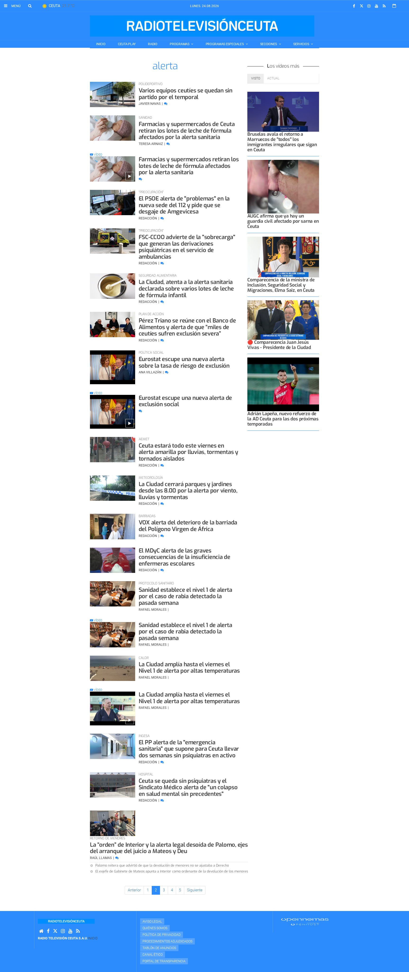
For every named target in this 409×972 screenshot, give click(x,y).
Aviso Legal (152, 921)
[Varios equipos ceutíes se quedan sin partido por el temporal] (112, 94)
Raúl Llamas (101, 858)
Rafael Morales (153, 609)
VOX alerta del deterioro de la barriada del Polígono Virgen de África (188, 526)
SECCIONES (269, 44)
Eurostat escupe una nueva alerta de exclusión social (185, 401)
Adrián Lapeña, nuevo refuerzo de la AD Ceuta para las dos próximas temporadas (283, 419)
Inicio (100, 44)
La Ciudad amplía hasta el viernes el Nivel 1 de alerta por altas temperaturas (189, 668)
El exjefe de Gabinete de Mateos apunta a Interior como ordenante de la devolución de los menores (171, 871)
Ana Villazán (150, 372)
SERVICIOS (301, 44)
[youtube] (376, 6)
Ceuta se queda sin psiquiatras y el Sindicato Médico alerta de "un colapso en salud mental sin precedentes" (188, 787)
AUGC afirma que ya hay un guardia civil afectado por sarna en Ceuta (283, 221)
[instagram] (369, 6)
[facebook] (354, 6)
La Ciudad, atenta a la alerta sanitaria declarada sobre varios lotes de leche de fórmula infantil (186, 288)
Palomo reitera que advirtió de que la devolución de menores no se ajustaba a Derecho (162, 865)
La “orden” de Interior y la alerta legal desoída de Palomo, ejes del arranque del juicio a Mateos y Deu (169, 848)
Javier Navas (150, 103)
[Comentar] (165, 103)
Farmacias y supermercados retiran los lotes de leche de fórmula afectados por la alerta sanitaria (189, 166)
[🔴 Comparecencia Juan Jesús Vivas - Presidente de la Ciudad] (283, 320)
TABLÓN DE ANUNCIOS (159, 948)
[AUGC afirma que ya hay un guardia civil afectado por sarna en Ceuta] (283, 187)
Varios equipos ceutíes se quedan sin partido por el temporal (185, 94)
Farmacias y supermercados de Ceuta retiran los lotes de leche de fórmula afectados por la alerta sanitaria (187, 130)
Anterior (134, 890)
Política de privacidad (161, 935)
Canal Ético (152, 954)
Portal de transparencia (164, 961)
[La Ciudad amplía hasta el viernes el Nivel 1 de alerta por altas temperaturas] (112, 668)
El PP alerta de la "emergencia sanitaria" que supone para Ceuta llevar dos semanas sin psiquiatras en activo (189, 749)
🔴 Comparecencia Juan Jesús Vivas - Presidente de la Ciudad (279, 344)
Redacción (148, 218)
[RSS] (384, 6)
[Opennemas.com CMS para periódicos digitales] (305, 921)
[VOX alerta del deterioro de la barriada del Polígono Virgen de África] (112, 526)
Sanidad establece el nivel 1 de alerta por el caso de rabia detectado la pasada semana (185, 596)
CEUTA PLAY (127, 44)
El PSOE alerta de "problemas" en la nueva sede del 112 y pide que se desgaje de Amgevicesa (184, 205)
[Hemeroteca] (394, 6)
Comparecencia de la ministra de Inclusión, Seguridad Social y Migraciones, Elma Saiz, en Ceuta (281, 285)
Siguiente (194, 890)
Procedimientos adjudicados (167, 941)
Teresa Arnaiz (151, 144)
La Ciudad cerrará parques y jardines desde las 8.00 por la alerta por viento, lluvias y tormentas (188, 490)
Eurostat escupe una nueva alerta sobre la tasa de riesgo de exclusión (184, 362)
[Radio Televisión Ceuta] (202, 26)
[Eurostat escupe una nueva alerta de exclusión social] (112, 412)
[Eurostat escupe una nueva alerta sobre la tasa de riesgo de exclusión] (112, 367)
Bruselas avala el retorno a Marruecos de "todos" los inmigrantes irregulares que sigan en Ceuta (282, 142)
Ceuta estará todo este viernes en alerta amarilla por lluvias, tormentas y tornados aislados (188, 452)
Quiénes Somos (154, 928)
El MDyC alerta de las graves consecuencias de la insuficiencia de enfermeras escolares (184, 557)
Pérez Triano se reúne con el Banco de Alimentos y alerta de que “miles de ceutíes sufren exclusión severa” (187, 327)
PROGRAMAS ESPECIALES (225, 44)
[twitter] (361, 6)
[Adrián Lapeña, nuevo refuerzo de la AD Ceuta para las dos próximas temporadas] (283, 384)
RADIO (152, 44)
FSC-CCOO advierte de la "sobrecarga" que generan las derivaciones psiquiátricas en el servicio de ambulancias (187, 247)
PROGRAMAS (180, 44)
